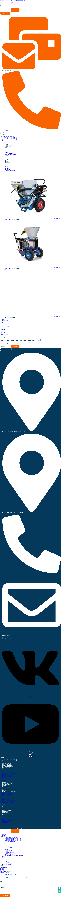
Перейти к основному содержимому (17, 0)
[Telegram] (59, 888)
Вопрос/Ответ (8, 325)
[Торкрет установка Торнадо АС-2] (29, 267)
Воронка (4, 785)
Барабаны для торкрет (7, 782)
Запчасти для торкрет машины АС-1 (10, 759)
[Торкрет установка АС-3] (29, 316)
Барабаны (7, 158)
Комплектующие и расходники (9, 791)
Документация (8, 323)
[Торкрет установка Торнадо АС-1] (29, 218)
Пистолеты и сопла (9, 143)
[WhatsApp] (59, 891)
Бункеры (7, 159)
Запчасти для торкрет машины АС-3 (10, 761)
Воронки (7, 161)
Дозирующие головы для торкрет (9, 789)
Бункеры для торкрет (7, 783)
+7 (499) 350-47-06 (4, 334)
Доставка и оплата (6, 810)
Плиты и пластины (9, 145)
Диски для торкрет (6, 787)
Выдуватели (7, 162)
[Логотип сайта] (6, 3)
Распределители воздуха (10, 146)
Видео (3, 809)
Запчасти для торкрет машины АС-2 (10, 760)
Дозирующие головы (9, 163)
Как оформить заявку (9, 326)
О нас (6, 858)
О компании (5, 808)
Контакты (4, 806)
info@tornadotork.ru (4, 332)
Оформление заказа (6, 811)
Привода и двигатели (9, 141)
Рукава (6, 144)
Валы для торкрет (6, 784)
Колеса (6, 148)
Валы (6, 160)
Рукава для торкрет (6, 767)
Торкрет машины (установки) (8, 768)
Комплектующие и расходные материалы (14, 855)
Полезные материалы (10, 863)
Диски (6, 147)
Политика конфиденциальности (9, 814)
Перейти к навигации (5, 0)
